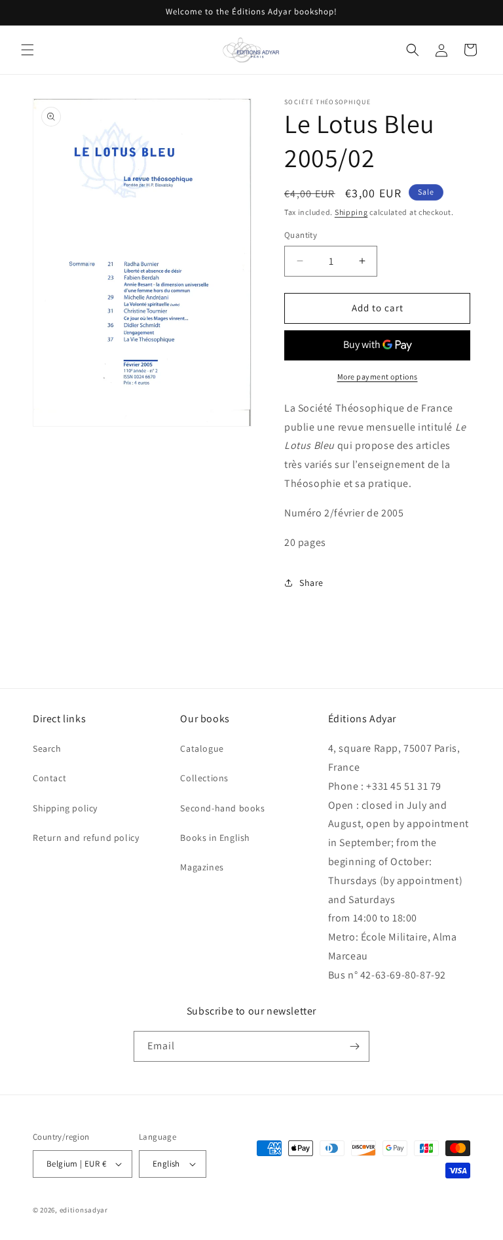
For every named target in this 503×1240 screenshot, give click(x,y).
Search (47, 748)
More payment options (377, 376)
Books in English (215, 837)
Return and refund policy (86, 837)
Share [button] (311, 583)
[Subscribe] (354, 1046)
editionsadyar (84, 1209)
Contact (49, 778)
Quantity (300, 235)
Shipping (351, 212)
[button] (27, 49)
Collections (204, 778)
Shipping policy (65, 808)
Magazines (201, 867)
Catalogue (201, 748)
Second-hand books (222, 808)
